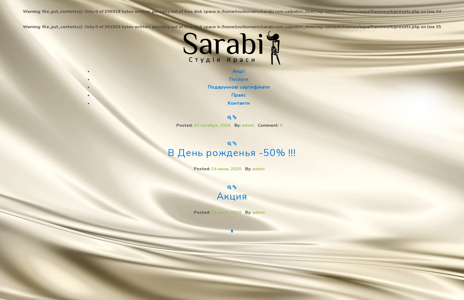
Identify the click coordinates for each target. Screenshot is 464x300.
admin (248, 125)
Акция (232, 196)
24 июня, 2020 (226, 169)
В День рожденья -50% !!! (232, 153)
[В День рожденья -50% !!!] (230, 144)
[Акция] (230, 187)
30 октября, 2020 (212, 125)
